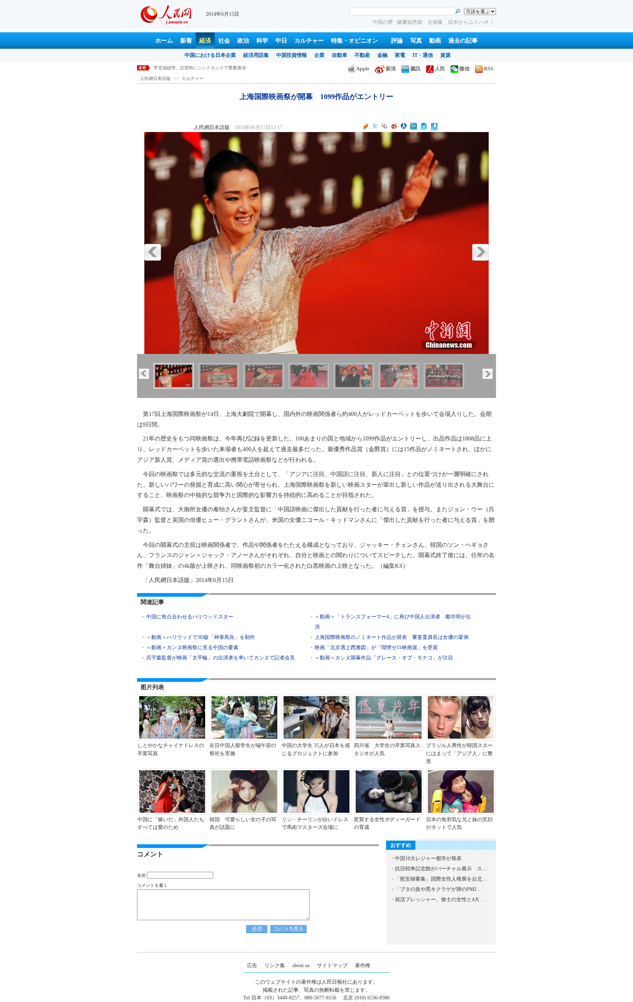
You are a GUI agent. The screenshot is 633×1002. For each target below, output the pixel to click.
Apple (362, 69)
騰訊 (415, 69)
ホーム (164, 40)
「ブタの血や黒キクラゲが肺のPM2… (438, 889)
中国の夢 (383, 22)
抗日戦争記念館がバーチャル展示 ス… (441, 868)
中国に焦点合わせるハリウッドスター (189, 616)
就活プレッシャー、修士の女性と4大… (440, 899)
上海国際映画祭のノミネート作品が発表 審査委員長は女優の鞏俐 (392, 637)
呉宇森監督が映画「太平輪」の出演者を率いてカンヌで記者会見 (220, 658)
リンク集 (274, 965)
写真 (416, 40)
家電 (400, 55)
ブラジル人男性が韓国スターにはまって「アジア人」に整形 (459, 753)
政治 (243, 40)
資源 (445, 55)
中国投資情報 (291, 55)
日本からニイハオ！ (471, 22)
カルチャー (309, 40)
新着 (186, 40)
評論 (397, 40)
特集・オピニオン (354, 40)
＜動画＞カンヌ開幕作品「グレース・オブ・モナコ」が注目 (384, 658)
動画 (435, 40)
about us (301, 965)
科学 (262, 40)
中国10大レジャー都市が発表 (428, 858)
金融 (382, 55)
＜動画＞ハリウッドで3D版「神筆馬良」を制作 (200, 637)
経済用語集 (256, 55)
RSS (488, 69)
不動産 (362, 55)
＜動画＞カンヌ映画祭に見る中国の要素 (192, 647)
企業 (319, 55)
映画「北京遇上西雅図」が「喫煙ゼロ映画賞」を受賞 (376, 647)
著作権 (362, 965)
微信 (464, 69)
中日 (281, 40)
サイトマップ (332, 965)
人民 (440, 69)
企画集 (435, 22)
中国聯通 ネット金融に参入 (182, 67)
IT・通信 (422, 55)
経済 (205, 40)
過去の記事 (463, 40)
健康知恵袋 (410, 22)
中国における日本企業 (210, 55)
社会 (224, 40)
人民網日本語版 (155, 78)
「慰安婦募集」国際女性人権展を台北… (441, 879)
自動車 (339, 55)
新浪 (391, 69)
